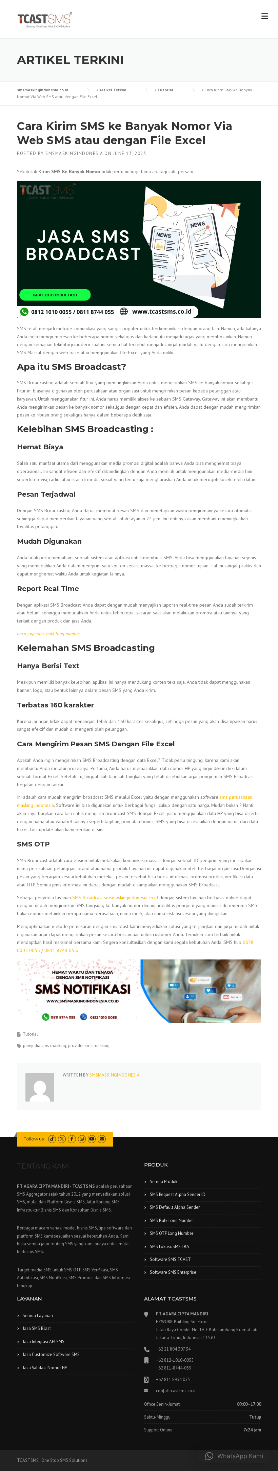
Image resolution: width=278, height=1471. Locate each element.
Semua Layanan (38, 1315)
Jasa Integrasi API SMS (43, 1341)
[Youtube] (92, 1139)
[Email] (101, 1139)
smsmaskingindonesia (74, 153)
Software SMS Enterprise (173, 1272)
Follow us (33, 1138)
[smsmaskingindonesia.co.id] (45, 20)
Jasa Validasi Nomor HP (45, 1368)
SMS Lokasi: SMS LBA (169, 1246)
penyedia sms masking (44, 1045)
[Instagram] (82, 1139)
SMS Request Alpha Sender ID (177, 1194)
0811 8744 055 (60, 950)
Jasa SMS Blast (37, 1328)
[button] (234, 1456)
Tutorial (30, 1034)
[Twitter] (62, 1139)
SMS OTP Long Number (171, 1233)
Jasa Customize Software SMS (51, 1354)
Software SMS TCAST (170, 1259)
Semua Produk (163, 1181)
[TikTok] (52, 1139)
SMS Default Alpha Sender (175, 1207)
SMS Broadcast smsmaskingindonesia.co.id (115, 898)
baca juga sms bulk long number (48, 634)
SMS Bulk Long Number (172, 1220)
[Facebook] (72, 1139)
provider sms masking (89, 1045)
